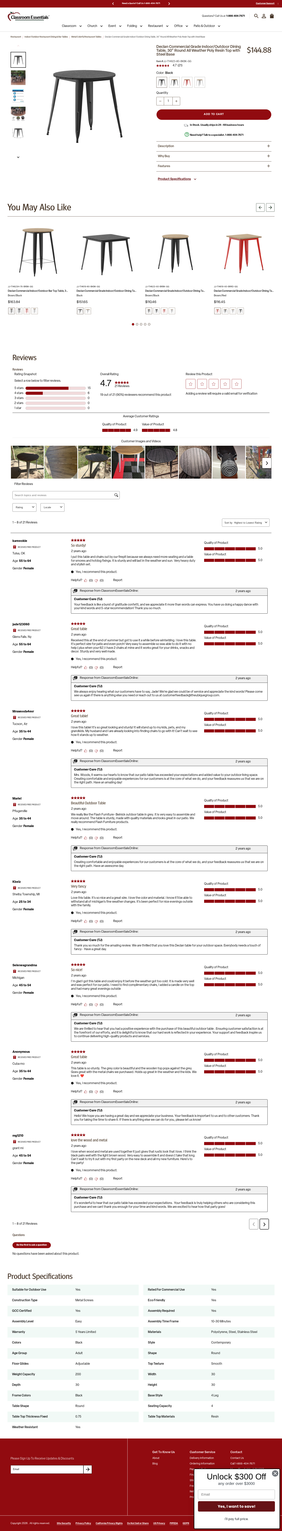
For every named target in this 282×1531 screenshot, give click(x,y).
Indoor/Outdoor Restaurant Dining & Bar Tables (46, 37)
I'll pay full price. (236, 1519)
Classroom (69, 26)
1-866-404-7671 (235, 16)
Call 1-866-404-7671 (242, 1463)
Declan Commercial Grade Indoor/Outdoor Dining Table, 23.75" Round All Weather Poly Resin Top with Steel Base (175, 291)
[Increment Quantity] (176, 101)
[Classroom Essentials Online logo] (28, 16)
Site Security (64, 1523)
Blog (155, 1463)
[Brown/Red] (187, 82)
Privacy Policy (83, 1523)
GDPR (186, 1523)
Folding (132, 26)
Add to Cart (214, 114)
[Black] (161, 82)
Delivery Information (202, 1458)
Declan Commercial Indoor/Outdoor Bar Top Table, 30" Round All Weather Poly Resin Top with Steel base (38, 291)
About (155, 1458)
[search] (256, 16)
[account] (264, 16)
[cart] (272, 17)
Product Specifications (174, 179)
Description (166, 146)
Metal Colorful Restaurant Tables (86, 37)
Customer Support (265, 3)
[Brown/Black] (174, 82)
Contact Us (237, 1458)
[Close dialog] (275, 1473)
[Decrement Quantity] (160, 101)
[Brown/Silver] (199, 82)
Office (178, 26)
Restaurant (155, 26)
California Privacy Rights (109, 1523)
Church (92, 26)
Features (164, 166)
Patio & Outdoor (204, 26)
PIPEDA (174, 1523)
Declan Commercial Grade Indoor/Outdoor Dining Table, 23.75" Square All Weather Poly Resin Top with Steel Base (244, 291)
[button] (18, 60)
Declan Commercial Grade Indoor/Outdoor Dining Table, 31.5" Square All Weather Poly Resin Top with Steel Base (107, 291)
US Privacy (159, 1523)
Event (112, 26)
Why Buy (164, 156)
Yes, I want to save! (236, 1506)
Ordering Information (202, 1463)
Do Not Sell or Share (138, 1523)
